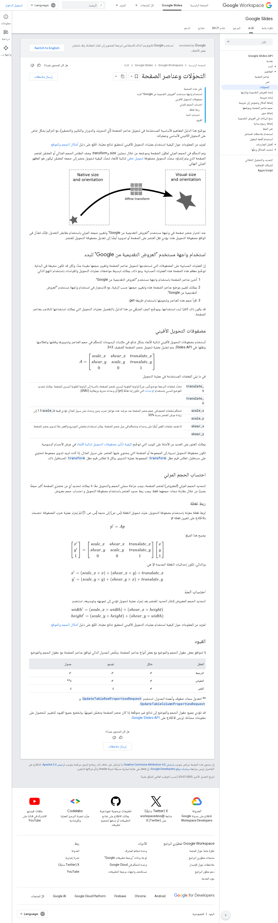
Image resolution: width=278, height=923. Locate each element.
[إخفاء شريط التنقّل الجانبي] (225, 915)
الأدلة (251, 28)
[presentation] (117, 361)
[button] (249, 66)
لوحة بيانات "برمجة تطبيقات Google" (125, 857)
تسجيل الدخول (13, 5)
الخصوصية (198, 914)
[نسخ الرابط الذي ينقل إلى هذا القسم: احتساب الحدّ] (180, 592)
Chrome (140, 896)
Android (160, 896)
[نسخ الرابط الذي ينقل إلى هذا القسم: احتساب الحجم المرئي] (159, 475)
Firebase (120, 896)
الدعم (187, 28)
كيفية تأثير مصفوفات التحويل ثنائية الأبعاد (104, 444)
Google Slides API (146, 718)
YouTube (73, 871)
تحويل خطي (135, 158)
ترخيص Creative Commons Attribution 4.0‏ (149, 764)
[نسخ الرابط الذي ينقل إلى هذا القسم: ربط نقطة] (186, 504)
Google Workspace (170, 65)
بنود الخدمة (208, 878)
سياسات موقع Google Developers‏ (170, 769)
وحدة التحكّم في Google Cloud (128, 864)
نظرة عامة (267, 28)
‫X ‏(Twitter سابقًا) (68, 864)
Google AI (59, 896)
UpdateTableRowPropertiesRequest (112, 699)
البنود (211, 914)
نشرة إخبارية (72, 857)
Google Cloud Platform (90, 896)
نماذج (201, 28)
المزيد (122, 5)
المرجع (236, 28)
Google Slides (172, 5)
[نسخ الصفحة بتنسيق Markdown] (123, 76)
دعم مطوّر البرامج (204, 871)
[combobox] (83, 5)
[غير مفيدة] (32, 65)
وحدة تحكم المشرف (136, 851)
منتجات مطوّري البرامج (201, 857)
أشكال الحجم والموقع (64, 144)
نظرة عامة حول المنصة (201, 851)
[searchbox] (249, 41)
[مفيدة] (39, 65)
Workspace (252, 5)
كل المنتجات (147, 5)
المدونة (75, 851)
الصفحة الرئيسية (199, 5)
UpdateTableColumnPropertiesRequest (172, 704)
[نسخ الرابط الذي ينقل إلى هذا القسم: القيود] (190, 641)
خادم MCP (218, 28)
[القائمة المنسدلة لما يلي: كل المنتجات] (135, 5)
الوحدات (149, 390)
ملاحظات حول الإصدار (201, 864)
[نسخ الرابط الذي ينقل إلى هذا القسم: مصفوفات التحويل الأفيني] (151, 331)
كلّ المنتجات (37, 896)
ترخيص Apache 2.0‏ (53, 764)
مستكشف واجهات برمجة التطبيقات (127, 871)
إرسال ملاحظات (43, 77)
